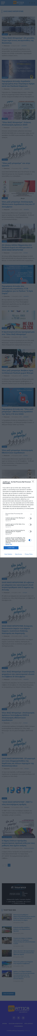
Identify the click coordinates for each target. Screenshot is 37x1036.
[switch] (30, 518)
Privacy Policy (29, 554)
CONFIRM (11, 547)
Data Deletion (8, 554)
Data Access (18, 554)
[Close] (33, 482)
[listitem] (18, 514)
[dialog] (18, 518)
